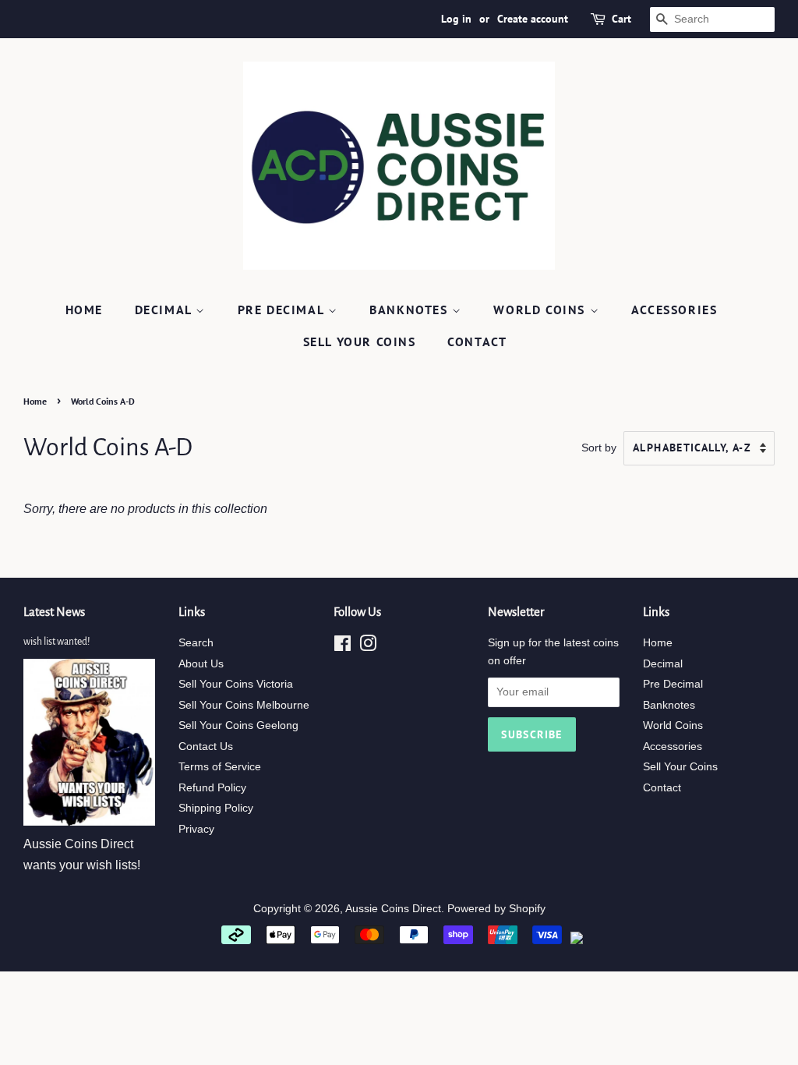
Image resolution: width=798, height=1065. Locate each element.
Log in (456, 19)
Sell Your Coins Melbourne (243, 705)
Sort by (598, 447)
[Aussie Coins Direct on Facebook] (342, 647)
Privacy (196, 829)
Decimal (165, 309)
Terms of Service (219, 767)
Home (84, 309)
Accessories (674, 309)
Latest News (54, 611)
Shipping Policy (215, 808)
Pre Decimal (283, 309)
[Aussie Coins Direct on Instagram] (367, 647)
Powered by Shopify (496, 909)
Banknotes (410, 309)
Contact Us (205, 746)
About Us (201, 664)
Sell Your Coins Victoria (235, 684)
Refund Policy (212, 788)
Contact (477, 341)
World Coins (541, 309)
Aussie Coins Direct (393, 909)
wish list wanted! (56, 641)
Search (196, 643)
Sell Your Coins (359, 341)
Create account (532, 19)
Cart (621, 19)
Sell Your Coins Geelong (238, 725)
